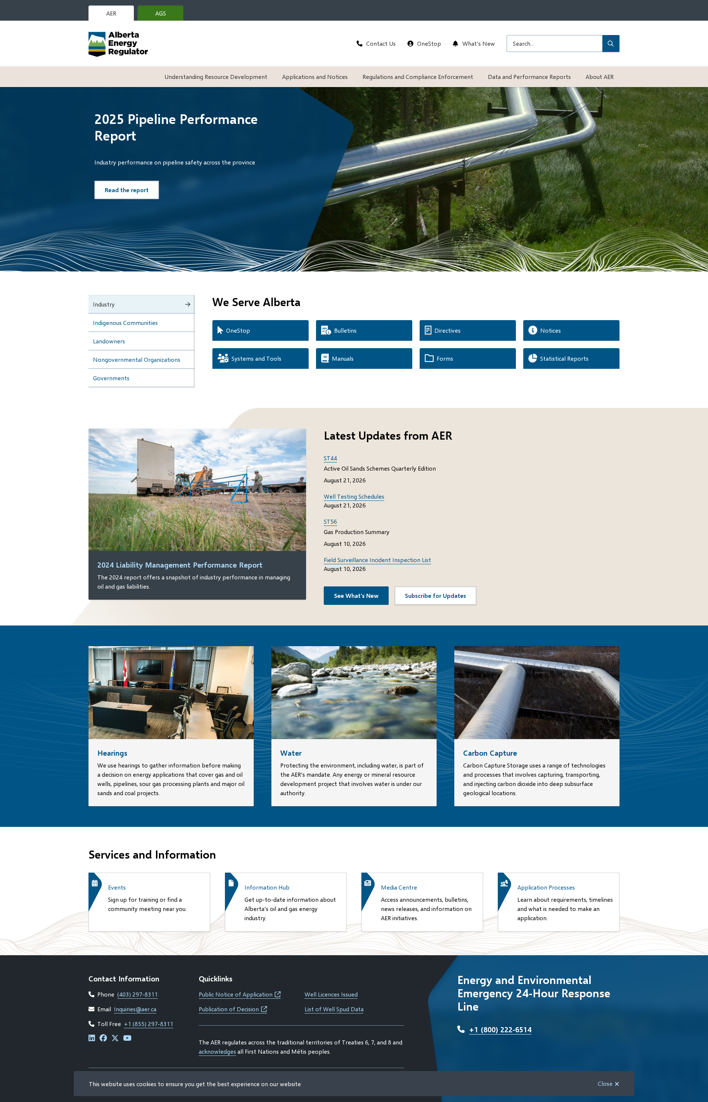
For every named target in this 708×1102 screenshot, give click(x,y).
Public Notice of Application (240, 994)
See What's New (356, 595)
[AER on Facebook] (103, 1038)
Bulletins (345, 330)
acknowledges (217, 1051)
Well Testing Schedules (354, 496)
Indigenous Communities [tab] (125, 322)
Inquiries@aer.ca (135, 1008)
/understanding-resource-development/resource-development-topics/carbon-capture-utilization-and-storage (534, 655)
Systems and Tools (256, 358)
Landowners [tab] (109, 340)
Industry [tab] (104, 304)
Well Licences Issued (331, 994)
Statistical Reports (564, 358)
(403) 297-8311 (137, 994)
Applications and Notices (315, 76)
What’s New (478, 43)
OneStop (429, 43)
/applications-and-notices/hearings (134, 650)
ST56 (330, 521)
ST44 (330, 457)
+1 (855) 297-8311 (148, 1023)
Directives (447, 330)
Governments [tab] (111, 377)
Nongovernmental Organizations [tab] (136, 359)
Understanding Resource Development (215, 76)
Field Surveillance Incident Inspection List (377, 559)
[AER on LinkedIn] (91, 1038)
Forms (445, 358)
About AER (600, 76)
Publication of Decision (233, 1008)
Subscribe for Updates (435, 595)
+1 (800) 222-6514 (500, 1029)
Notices (550, 330)
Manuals (343, 358)
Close (605, 1083)
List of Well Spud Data (334, 1008)
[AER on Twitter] (115, 1038)
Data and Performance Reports (529, 76)
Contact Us (381, 43)
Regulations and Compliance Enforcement (417, 76)
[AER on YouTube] (127, 1038)
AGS (166, 15)
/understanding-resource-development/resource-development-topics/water (336, 655)
